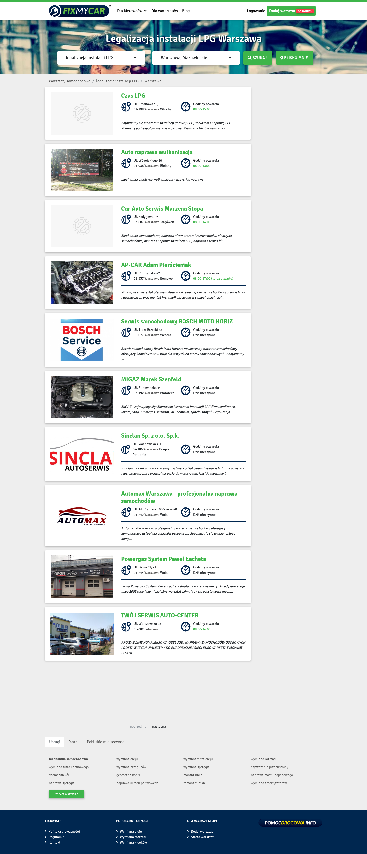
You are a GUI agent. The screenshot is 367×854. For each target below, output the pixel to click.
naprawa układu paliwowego (137, 783)
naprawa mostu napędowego (272, 775)
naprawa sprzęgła (62, 783)
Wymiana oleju (130, 831)
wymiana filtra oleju (198, 759)
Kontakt (54, 842)
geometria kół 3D (128, 775)
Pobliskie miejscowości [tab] (106, 741)
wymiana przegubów (131, 767)
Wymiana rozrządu (133, 837)
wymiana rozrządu (264, 759)
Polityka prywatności (64, 831)
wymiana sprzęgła (197, 767)
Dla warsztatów (164, 10)
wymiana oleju (127, 759)
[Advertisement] (148, 690)
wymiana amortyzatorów (269, 783)
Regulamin (56, 837)
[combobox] (101, 58)
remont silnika (194, 783)
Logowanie (256, 10)
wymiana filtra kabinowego (69, 767)
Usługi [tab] (54, 741)
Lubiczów (151, 629)
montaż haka (193, 775)
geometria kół (59, 775)
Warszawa (151, 109)
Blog (186, 10)
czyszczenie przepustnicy (269, 767)
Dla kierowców (130, 10)
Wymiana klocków (133, 842)
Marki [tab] (73, 741)
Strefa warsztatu (203, 837)
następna (159, 726)
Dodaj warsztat (290, 10)
